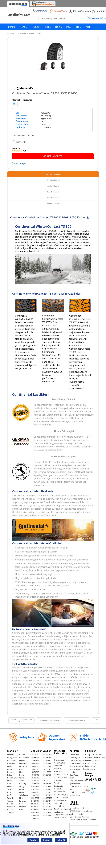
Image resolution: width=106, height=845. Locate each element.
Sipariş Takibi (60, 11)
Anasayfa (11, 33)
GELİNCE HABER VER (52, 156)
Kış (40, 33)
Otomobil (22, 33)
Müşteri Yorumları (82, 11)
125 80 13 (32, 33)
